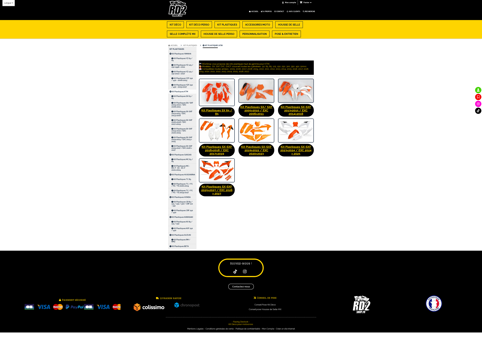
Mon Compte (268, 329)
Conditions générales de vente (219, 329)
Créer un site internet (285, 329)
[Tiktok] (478, 111)
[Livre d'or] (478, 97)
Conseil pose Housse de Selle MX (265, 309)
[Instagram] (478, 104)
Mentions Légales (195, 329)
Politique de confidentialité (247, 329)
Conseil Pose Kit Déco (265, 304)
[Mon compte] (478, 90)
